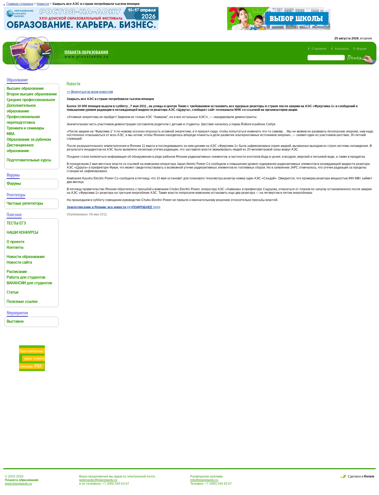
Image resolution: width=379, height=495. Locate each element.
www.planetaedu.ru (18, 483)
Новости (43, 4)
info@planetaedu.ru (204, 480)
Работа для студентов (26, 278)
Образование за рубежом (29, 140)
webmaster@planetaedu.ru (98, 480)
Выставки (15, 322)
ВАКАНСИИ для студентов (29, 283)
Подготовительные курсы (29, 160)
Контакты (15, 248)
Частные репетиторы (25, 204)
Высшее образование (25, 89)
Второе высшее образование (32, 94)
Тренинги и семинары (25, 128)
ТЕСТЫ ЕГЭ (16, 223)
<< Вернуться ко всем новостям (90, 92)
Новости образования (26, 257)
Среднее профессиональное (31, 100)
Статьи (12, 293)
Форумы (14, 184)
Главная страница (19, 4)
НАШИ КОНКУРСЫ (22, 233)
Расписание (17, 272)
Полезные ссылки (22, 302)
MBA (10, 134)
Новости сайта (19, 263)
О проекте (15, 242)
